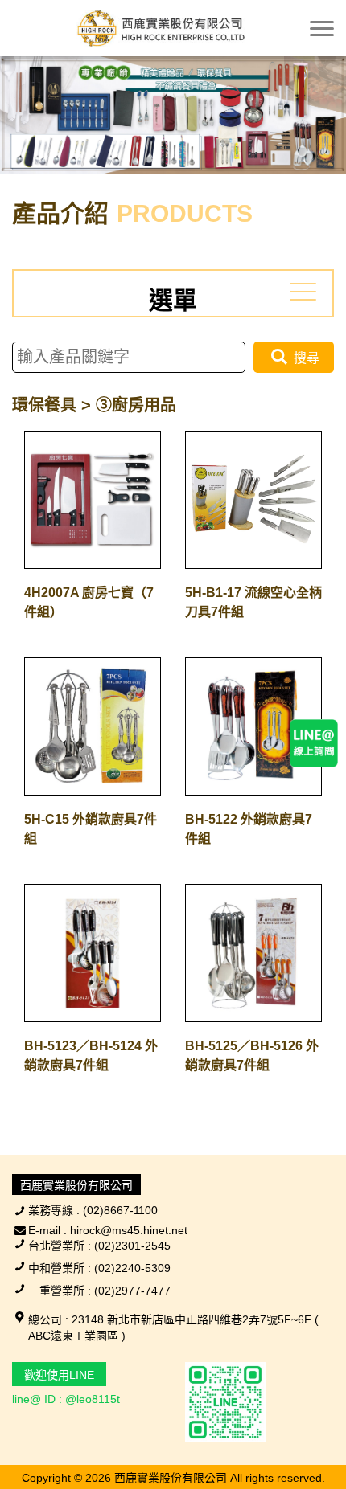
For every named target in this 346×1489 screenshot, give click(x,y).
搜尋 (304, 358)
